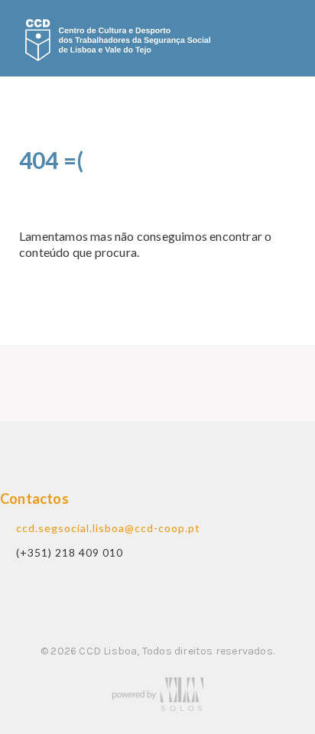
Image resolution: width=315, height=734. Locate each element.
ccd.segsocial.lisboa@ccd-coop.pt (108, 527)
